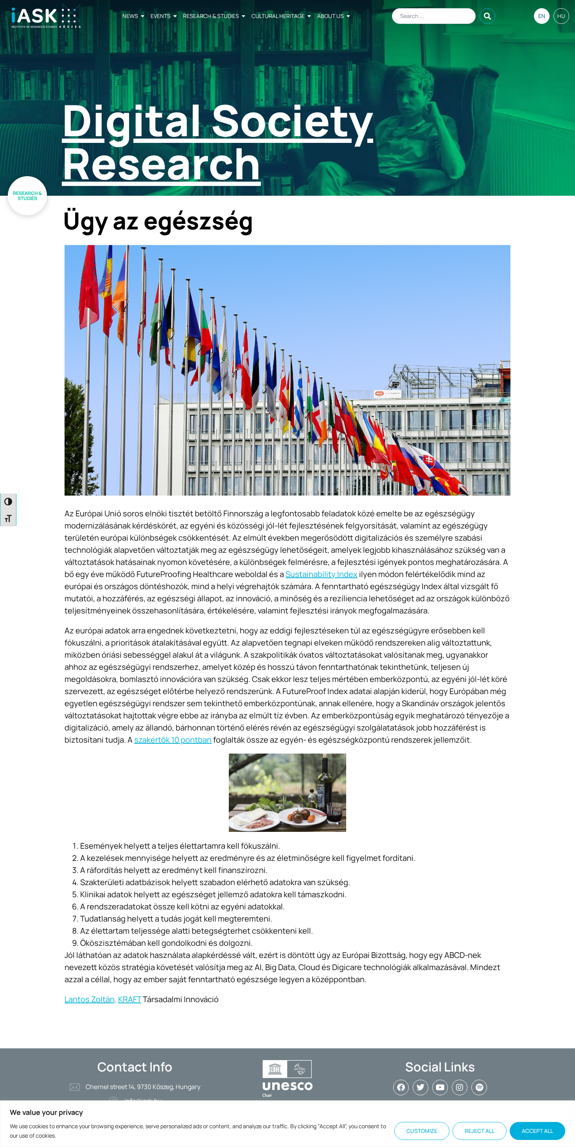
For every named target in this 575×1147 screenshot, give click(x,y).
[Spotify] (479, 1087)
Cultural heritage (278, 16)
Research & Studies (211, 16)
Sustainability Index (322, 574)
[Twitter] (420, 1087)
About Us (330, 16)
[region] (287, 1123)
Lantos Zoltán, (91, 999)
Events (161, 16)
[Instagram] (459, 1087)
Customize (421, 1130)
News (130, 16)
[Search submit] (487, 16)
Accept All (537, 1130)
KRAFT (129, 999)
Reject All (479, 1130)
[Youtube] (440, 1087)
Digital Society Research (217, 141)
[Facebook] (401, 1087)
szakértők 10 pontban (173, 739)
